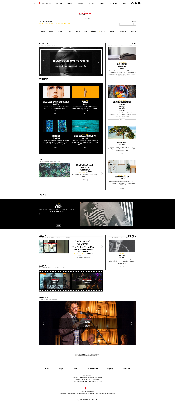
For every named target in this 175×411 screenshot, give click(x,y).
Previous (43, 62)
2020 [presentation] (59, 23)
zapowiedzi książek (122, 62)
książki (60, 31)
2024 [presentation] (46, 23)
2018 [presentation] (65, 23)
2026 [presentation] (40, 23)
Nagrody (110, 369)
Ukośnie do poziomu (85, 170)
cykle (85, 31)
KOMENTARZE (85, 100)
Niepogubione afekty (84, 166)
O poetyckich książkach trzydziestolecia (83, 244)
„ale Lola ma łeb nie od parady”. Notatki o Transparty (56, 102)
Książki (80, 3)
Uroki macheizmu (56, 136)
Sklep (124, 3)
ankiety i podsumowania (80, 253)
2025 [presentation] (43, 23)
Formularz (126, 369)
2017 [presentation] (68, 23)
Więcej (56, 113)
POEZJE (58, 203)
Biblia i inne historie (122, 64)
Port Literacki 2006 (87, 281)
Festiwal (91, 3)
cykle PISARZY (81, 172)
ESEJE (56, 100)
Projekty (102, 3)
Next (99, 62)
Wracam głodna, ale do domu (122, 177)
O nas (47, 369)
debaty (77, 31)
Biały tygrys (122, 255)
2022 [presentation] (52, 23)
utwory (68, 31)
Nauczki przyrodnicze (122, 142)
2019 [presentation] (62, 23)
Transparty (58, 207)
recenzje (51, 31)
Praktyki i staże (92, 369)
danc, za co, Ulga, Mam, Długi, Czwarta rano (85, 136)
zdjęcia (112, 31)
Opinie (75, 369)
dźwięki (93, 31)
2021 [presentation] (56, 23)
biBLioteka (113, 3)
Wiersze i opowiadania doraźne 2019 (122, 102)
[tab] (40, 24)
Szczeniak (87, 322)
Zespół (61, 369)
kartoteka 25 (122, 31)
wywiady (42, 31)
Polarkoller (85, 102)
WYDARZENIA (122, 253)
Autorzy (69, 3)
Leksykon (133, 31)
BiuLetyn (59, 3)
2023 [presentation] (49, 23)
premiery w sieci (122, 140)
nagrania (103, 31)
